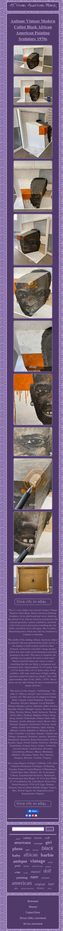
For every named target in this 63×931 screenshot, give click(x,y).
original (40, 884)
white (17, 872)
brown (38, 837)
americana (37, 865)
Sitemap (33, 906)
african (31, 854)
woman (45, 877)
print (17, 865)
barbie (47, 854)
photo (17, 848)
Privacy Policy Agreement (33, 917)
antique (20, 861)
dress (50, 888)
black (47, 848)
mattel (35, 871)
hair (51, 884)
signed (18, 839)
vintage (37, 861)
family (25, 873)
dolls (50, 862)
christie (35, 850)
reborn (26, 866)
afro (16, 888)
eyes (27, 850)
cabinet (27, 838)
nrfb (47, 837)
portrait (48, 866)
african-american (27, 888)
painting (22, 877)
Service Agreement (33, 923)
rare (34, 876)
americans (22, 843)
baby (16, 855)
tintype (38, 844)
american (22, 883)
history (40, 888)
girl (49, 842)
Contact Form (33, 912)
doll (47, 871)
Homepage (33, 901)
